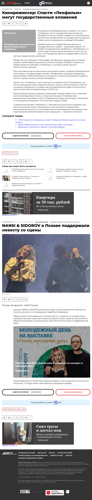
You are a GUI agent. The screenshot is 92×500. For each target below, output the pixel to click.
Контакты (68, 455)
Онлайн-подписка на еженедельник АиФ (32, 455)
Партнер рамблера (37, 491)
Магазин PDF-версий (65, 453)
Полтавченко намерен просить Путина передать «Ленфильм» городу (69, 170)
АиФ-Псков (6, 294)
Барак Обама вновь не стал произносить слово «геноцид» (45, 125)
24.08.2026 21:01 (7, 222)
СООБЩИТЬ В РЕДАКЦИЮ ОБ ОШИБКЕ (30, 458)
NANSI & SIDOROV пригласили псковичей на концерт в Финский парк (49, 364)
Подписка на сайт (56, 455)
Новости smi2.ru (9, 215)
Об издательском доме (26, 453)
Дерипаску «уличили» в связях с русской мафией (41, 127)
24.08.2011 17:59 (7, 9)
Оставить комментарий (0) (73, 136)
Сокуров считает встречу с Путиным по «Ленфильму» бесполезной (25, 177)
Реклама (52, 453)
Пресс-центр (42, 453)
